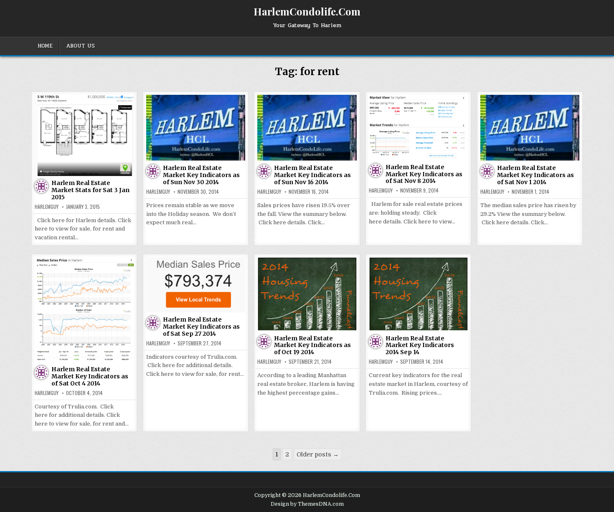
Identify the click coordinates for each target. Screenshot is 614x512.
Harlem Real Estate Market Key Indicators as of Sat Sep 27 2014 (201, 326)
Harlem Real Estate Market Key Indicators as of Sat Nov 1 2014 (535, 175)
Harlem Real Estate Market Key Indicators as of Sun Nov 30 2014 (201, 175)
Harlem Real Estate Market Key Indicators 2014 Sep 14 (420, 345)
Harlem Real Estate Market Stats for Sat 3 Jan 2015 (90, 190)
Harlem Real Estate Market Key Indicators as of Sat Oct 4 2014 (89, 376)
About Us (80, 46)
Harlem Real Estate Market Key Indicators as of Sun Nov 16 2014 (312, 175)
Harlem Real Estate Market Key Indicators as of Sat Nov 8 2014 (424, 174)
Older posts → (318, 454)
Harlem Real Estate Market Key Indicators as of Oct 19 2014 (312, 345)
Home (45, 46)
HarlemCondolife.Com (307, 11)
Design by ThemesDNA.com (307, 504)
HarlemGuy (46, 206)
